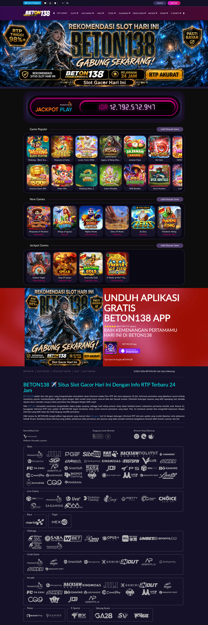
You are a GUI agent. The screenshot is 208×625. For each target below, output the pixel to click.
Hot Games (62, 13)
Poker (163, 13)
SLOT (76, 371)
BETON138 (28, 371)
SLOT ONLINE (89, 371)
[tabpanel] (104, 53)
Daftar (174, 3)
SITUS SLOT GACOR (62, 371)
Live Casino (87, 13)
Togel (111, 13)
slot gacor (95, 416)
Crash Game (138, 13)
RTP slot (32, 406)
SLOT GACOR (43, 371)
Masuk (160, 3)
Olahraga (124, 13)
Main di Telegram (33, 3)
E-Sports (175, 13)
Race (99, 13)
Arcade (152, 13)
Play (66, 109)
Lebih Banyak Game (170, 129)
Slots (74, 13)
